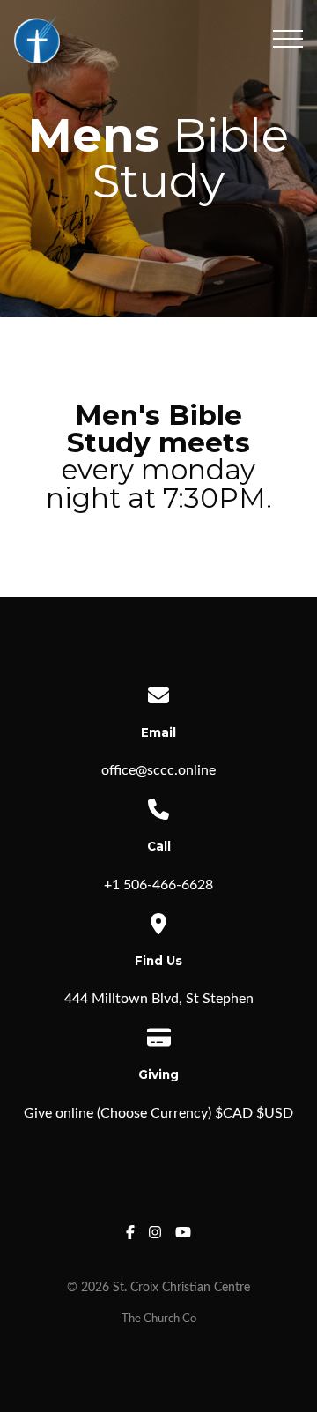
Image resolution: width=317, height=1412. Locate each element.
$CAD (234, 1113)
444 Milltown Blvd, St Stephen (159, 999)
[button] (288, 39)
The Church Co (159, 1318)
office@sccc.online (158, 770)
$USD (274, 1113)
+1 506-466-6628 (158, 885)
